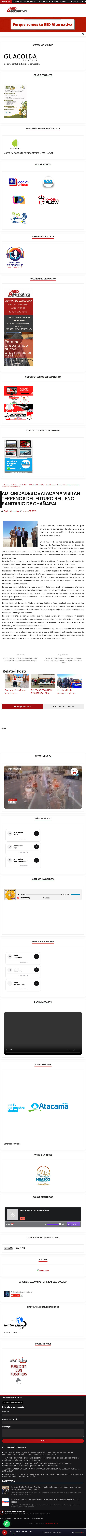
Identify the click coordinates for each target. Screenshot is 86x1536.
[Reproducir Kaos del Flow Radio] (36, 983)
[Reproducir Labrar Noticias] (36, 969)
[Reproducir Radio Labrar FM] (36, 956)
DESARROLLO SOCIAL (36, 485)
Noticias (8, 1518)
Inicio (1, 1518)
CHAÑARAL (23, 485)
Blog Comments (23, 706)
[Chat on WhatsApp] (6, 1523)
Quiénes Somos (37, 1518)
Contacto (27, 1518)
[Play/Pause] (4, 1532)
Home (6, 485)
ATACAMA (14, 485)
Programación (17, 1518)
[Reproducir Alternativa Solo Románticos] (36, 860)
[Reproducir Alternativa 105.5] (36, 833)
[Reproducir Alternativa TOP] (36, 846)
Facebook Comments (64, 706)
